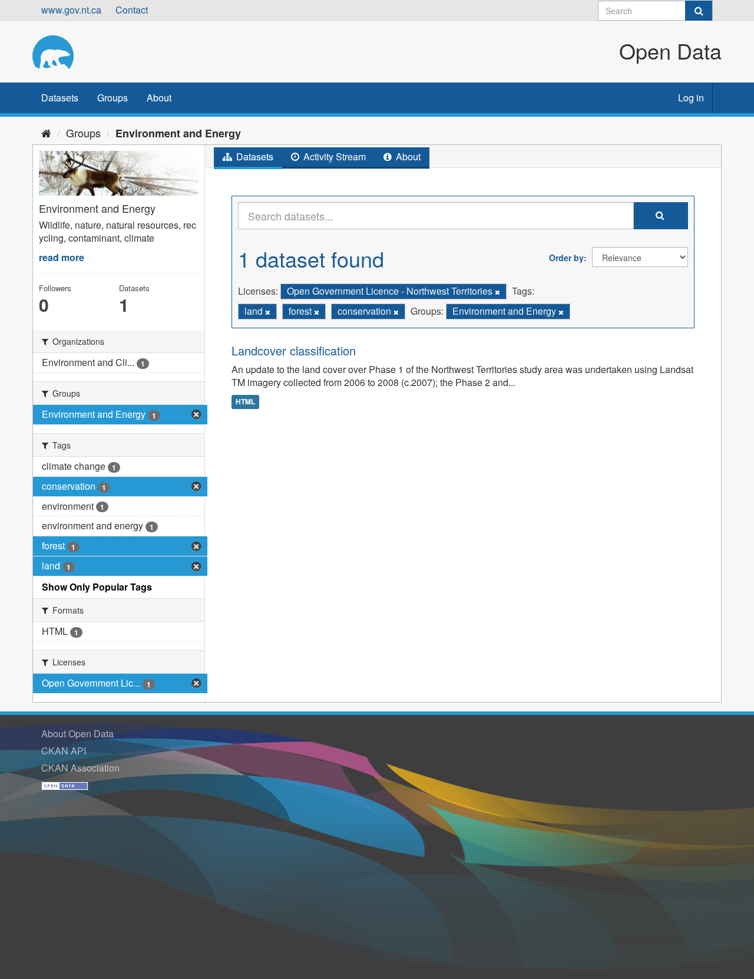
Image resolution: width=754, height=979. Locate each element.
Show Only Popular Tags (97, 587)
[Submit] (698, 11)
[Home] (46, 132)
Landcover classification (294, 350)
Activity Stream (333, 156)
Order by (566, 257)
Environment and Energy (178, 133)
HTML (245, 401)
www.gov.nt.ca (71, 10)
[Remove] (497, 291)
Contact (131, 10)
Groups (112, 97)
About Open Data (77, 733)
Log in (691, 97)
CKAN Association (80, 767)
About (159, 97)
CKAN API (63, 750)
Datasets (59, 97)
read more (61, 257)
